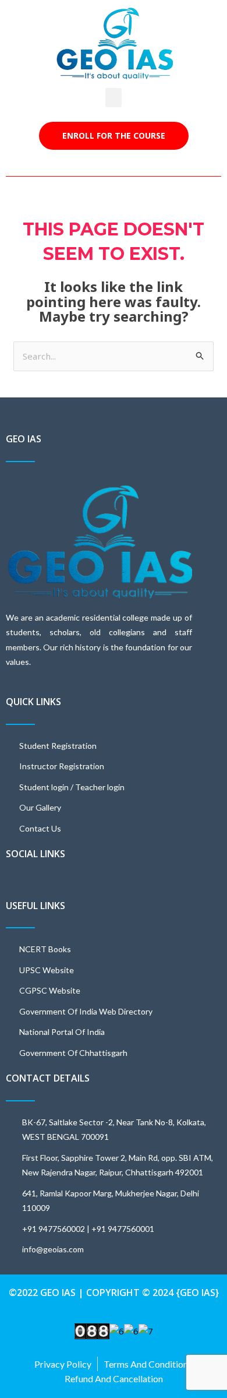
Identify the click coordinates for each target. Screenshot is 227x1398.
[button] (113, 97)
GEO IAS (23, 438)
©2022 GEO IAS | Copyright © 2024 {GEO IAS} (114, 1292)
